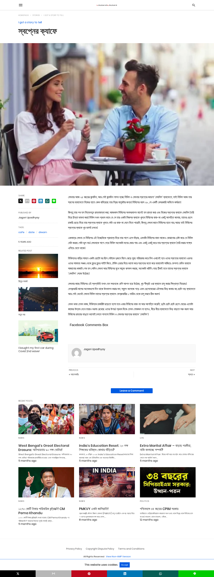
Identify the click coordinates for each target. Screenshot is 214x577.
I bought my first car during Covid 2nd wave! (36, 349)
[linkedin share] (40, 201)
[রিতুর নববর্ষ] (38, 266)
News (21, 438)
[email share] (27, 201)
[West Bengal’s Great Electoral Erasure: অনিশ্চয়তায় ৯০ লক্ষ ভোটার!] (46, 419)
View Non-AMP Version (118, 556)
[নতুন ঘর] (38, 299)
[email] (53, 573)
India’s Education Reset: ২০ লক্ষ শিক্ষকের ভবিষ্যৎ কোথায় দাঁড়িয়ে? (103, 447)
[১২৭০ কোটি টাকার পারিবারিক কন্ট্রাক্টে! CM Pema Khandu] (46, 482)
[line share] (54, 201)
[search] (194, 5)
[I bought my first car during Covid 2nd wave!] (38, 332)
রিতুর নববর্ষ (22, 281)
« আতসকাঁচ (74, 374)
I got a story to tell (54, 15)
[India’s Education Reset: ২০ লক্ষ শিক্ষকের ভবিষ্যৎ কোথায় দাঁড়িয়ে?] (107, 419)
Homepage (23, 15)
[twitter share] (20, 201)
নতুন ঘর (21, 315)
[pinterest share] (34, 201)
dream (43, 232)
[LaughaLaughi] (107, 5)
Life (142, 438)
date (31, 232)
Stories (36, 15)
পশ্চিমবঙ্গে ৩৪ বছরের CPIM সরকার (159, 508)
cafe (21, 232)
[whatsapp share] (47, 201)
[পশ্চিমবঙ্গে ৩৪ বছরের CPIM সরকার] (168, 482)
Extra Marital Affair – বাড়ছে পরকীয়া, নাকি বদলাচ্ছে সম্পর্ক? (165, 447)
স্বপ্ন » (191, 374)
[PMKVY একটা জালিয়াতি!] (107, 482)
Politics (144, 501)
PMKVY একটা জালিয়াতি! (94, 508)
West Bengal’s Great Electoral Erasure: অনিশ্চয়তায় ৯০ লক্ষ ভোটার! (43, 447)
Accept (124, 565)
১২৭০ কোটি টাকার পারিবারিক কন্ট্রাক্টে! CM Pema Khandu (41, 510)
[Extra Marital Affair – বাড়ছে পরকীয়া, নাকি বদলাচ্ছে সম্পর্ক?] (168, 419)
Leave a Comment (132, 390)
